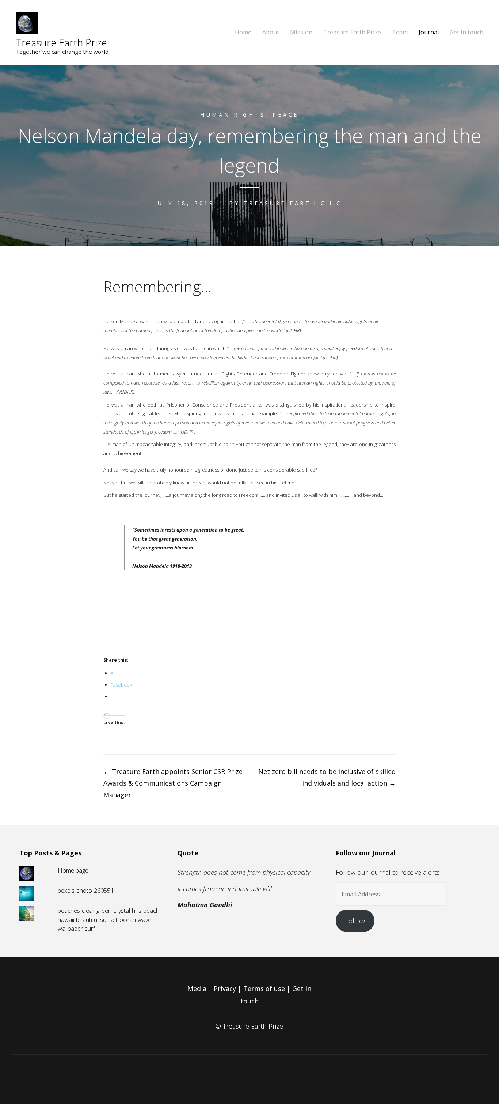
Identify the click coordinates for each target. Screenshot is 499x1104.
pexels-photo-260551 (86, 890)
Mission (301, 32)
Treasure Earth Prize (61, 42)
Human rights (233, 114)
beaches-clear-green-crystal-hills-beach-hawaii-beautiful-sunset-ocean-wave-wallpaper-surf (109, 920)
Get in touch (466, 32)
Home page (73, 870)
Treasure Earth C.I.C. (294, 203)
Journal (429, 32)
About (270, 32)
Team (400, 32)
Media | (200, 988)
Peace (286, 114)
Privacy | (228, 988)
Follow (355, 920)
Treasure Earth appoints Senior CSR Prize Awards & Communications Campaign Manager (173, 783)
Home (243, 32)
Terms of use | (267, 988)
